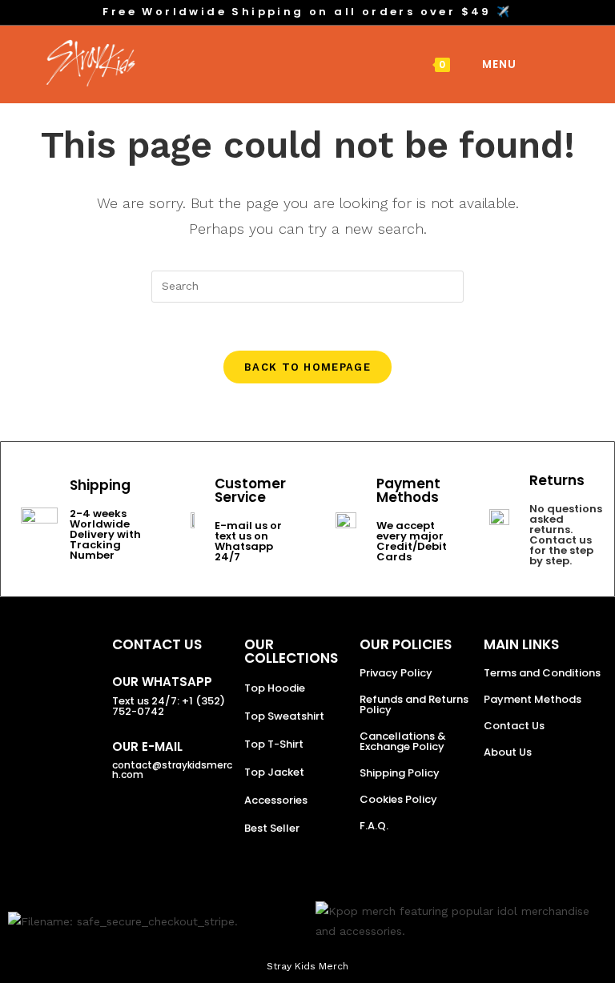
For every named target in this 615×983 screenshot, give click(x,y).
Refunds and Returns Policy (414, 704)
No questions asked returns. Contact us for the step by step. (565, 534)
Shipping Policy (400, 772)
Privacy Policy (396, 672)
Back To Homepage (307, 367)
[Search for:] (530, 64)
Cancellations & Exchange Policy (403, 741)
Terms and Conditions (542, 672)
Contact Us (514, 725)
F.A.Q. (374, 825)
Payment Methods (532, 699)
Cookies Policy (398, 799)
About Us (508, 752)
